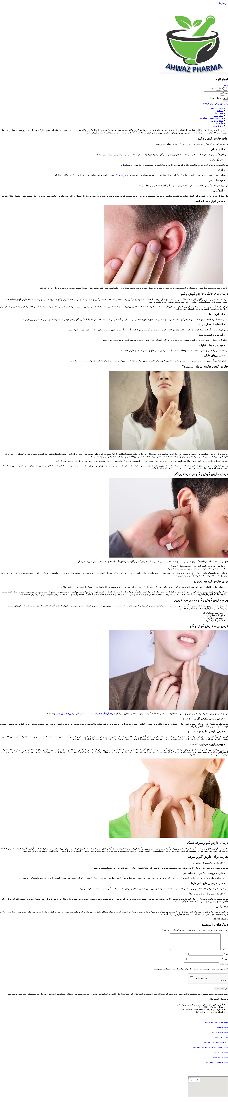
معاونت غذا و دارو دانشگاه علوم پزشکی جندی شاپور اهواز (210, 1047)
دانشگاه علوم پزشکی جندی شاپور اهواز (216, 1042)
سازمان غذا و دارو (222, 1027)
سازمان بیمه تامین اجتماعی (220, 1052)
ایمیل (225, 959)
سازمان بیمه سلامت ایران (220, 1057)
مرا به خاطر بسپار (217, 98)
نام (226, 954)
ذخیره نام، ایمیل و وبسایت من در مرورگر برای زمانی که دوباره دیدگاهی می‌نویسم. (189, 969)
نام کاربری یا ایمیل (220, 87)
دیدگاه (224, 949)
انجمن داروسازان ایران (221, 1037)
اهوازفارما (223, 3)
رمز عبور (224, 93)
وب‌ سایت (223, 964)
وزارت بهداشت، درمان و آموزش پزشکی (216, 1022)
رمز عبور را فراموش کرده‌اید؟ (215, 103)
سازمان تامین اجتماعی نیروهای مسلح (217, 1062)
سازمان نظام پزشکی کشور (220, 1032)
